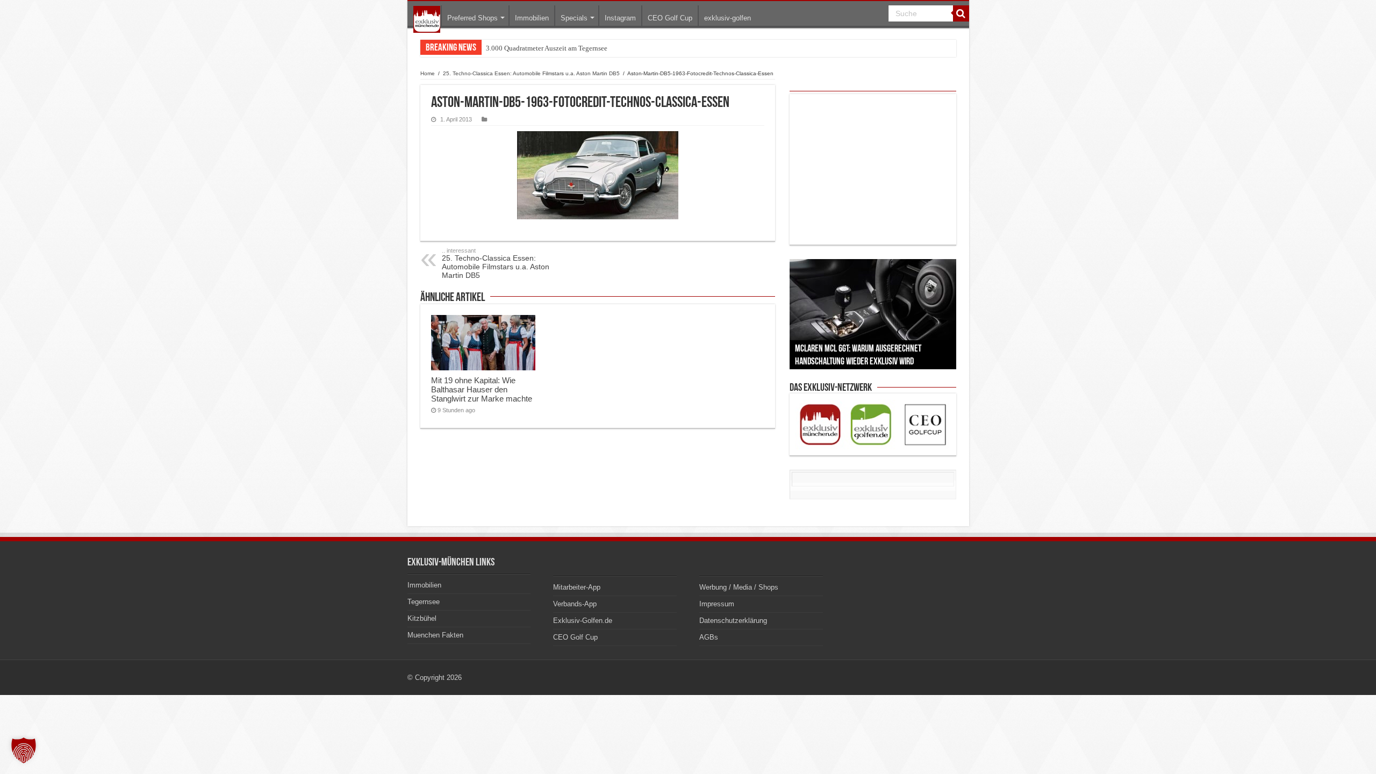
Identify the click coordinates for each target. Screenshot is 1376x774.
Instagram (620, 18)
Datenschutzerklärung (733, 621)
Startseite (427, 19)
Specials (574, 18)
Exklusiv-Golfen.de (582, 621)
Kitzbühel (421, 618)
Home (427, 73)
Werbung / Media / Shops (738, 587)
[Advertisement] (873, 169)
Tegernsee (423, 602)
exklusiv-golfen (727, 18)
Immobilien (532, 18)
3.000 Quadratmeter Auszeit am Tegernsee (546, 48)
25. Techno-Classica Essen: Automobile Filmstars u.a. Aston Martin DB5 (531, 73)
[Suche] (961, 13)
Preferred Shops (472, 18)
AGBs (708, 637)
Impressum (716, 604)
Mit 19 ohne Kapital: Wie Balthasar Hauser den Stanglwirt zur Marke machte (481, 389)
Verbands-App (575, 604)
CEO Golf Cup (670, 18)
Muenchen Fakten (435, 635)
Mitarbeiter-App (576, 587)
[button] (23, 750)
